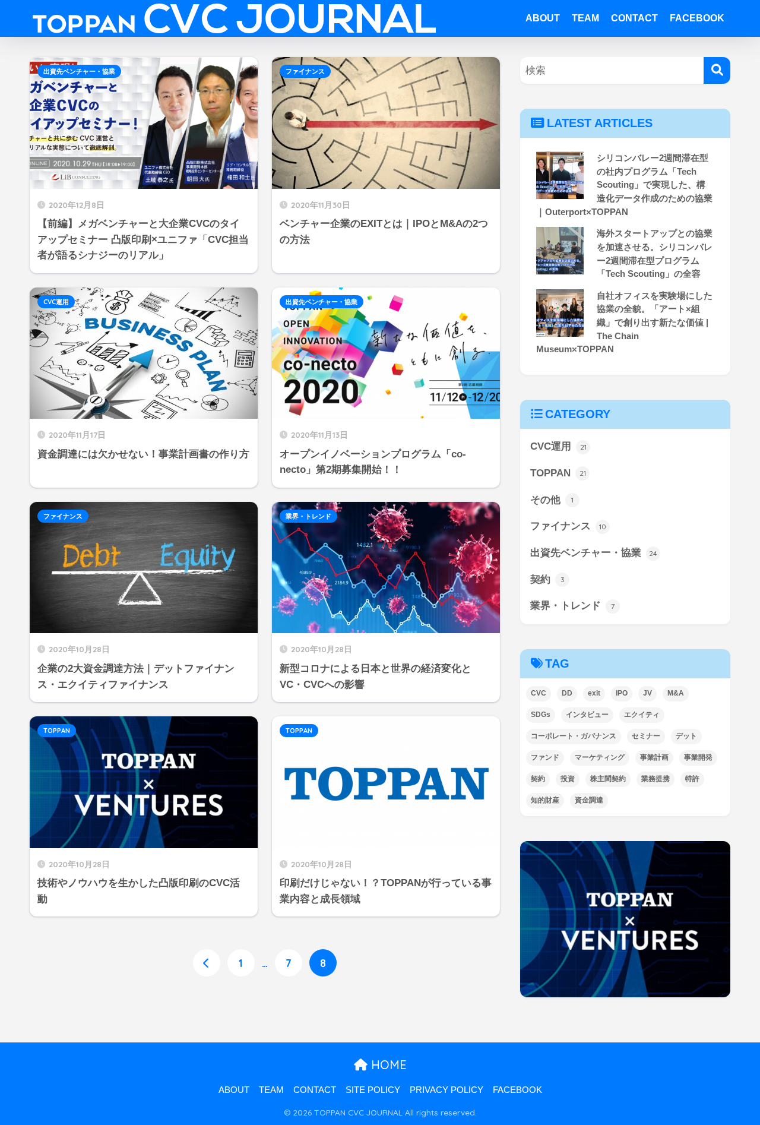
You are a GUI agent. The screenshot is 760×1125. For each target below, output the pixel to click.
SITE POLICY (373, 1090)
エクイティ (642, 714)
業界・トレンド (308, 516)
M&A (675, 693)
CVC (538, 693)
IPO (622, 693)
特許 (692, 779)
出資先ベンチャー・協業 (79, 71)
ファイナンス (305, 71)
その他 (552, 499)
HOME (387, 1064)
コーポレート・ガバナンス (573, 736)
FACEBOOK (697, 18)
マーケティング (600, 757)
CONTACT (634, 18)
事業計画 (654, 757)
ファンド (545, 757)
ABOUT (542, 18)
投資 (567, 779)
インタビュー (587, 714)
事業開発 (698, 757)
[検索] (717, 70)
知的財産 (545, 800)
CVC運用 (56, 302)
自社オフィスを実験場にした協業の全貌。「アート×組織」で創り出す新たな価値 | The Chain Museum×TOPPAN (624, 322)
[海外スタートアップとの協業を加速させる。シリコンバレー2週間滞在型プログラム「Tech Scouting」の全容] (560, 251)
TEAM (585, 18)
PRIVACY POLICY (446, 1090)
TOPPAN (56, 730)
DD (567, 693)
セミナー (646, 736)
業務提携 (655, 779)
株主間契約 (608, 779)
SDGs (540, 714)
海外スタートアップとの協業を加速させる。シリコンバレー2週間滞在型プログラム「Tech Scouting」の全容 (654, 253)
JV (647, 693)
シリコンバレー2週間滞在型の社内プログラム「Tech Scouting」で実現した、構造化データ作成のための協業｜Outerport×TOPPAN (624, 185)
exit (594, 693)
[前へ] (206, 963)
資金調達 (589, 800)
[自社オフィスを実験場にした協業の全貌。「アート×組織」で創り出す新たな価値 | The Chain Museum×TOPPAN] (560, 313)
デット (686, 736)
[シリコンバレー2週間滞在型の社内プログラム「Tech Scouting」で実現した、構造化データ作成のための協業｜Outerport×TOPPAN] (560, 175)
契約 (547, 579)
